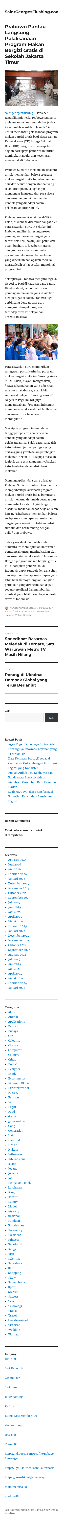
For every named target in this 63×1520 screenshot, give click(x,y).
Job (10, 1178)
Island (12, 1163)
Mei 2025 (14, 912)
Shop (11, 1268)
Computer (15, 1050)
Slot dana (11, 1387)
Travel (12, 1315)
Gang (11, 1126)
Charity (13, 1045)
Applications (16, 1021)
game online (16, 1121)
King (11, 1192)
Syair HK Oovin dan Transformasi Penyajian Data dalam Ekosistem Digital (30, 796)
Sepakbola (15, 1263)
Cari (7, 710)
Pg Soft (9, 1406)
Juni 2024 (14, 964)
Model (12, 1206)
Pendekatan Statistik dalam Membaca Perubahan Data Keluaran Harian (32, 782)
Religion (13, 1249)
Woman (13, 1334)
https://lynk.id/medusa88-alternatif (29, 1468)
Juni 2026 (14, 864)
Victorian (14, 1325)
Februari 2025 (17, 926)
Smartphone (16, 1282)
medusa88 (12, 1496)
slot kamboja (13, 1425)
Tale (11, 1301)
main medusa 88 (16, 1487)
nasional (14, 1216)
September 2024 (19, 949)
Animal (13, 1017)
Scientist (14, 1258)
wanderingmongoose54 (23, 607)
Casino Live (12, 1377)
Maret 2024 (16, 978)
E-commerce (17, 1078)
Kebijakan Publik (19, 1182)
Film (11, 1102)
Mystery (13, 1211)
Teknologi (15, 1306)
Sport (12, 1287)
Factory (13, 1092)
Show (12, 1277)
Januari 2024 (16, 987)
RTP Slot (10, 1359)
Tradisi (12, 1310)
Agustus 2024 (17, 954)
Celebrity (14, 1040)
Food (11, 1111)
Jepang (12, 1168)
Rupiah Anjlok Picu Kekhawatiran (30, 772)
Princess (13, 1239)
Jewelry (13, 1173)
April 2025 (15, 916)
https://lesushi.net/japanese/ (24, 1477)
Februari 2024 (17, 983)
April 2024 (15, 973)
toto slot (10, 1434)
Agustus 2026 (17, 859)
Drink (12, 1073)
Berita (8, 611)
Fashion (13, 1097)
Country (13, 1054)
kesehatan (15, 1187)
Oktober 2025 (17, 893)
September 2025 (19, 897)
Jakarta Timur (22, 611)
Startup (13, 1291)
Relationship (16, 1244)
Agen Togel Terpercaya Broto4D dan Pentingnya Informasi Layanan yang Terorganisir (32, 749)
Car (10, 1035)
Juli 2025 (14, 902)
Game (12, 1116)
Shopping (14, 1273)
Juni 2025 (14, 907)
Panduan (14, 1220)
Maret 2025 (16, 921)
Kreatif (12, 1197)
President (14, 1235)
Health (12, 1145)
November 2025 (19, 888)
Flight (12, 1107)
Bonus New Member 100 (21, 1415)
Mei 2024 (14, 968)
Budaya (13, 1031)
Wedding (14, 1329)
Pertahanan (16, 1225)
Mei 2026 (14, 869)
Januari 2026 (16, 878)
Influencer (15, 1154)
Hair (11, 1135)
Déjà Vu (13, 1064)
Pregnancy (15, 1230)
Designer (14, 1069)
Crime (12, 1059)
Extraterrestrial (18, 1088)
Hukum (13, 1149)
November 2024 (19, 940)
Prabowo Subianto (41, 611)
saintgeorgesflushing (19, 113)
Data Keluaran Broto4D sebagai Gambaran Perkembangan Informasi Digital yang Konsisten (32, 763)
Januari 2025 (16, 931)
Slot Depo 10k (14, 1368)
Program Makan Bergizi (18, 615)
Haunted (14, 1140)
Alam (11, 1012)
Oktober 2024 (17, 945)
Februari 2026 (17, 874)
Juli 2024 (14, 959)
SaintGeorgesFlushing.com (32, 11)
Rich (11, 1254)
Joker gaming (14, 1396)
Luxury (13, 1201)
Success (13, 1296)
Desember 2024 (18, 935)
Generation (15, 1130)
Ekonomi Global (19, 1083)
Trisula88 (11, 1444)
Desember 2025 (18, 883)
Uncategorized (18, 1320)
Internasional (17, 1159)
